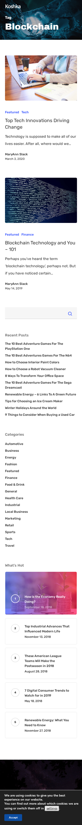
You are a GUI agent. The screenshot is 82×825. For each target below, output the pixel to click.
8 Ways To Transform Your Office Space (34, 376)
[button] (73, 22)
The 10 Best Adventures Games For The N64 (38, 355)
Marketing (13, 518)
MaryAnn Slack (16, 154)
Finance (27, 234)
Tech (25, 112)
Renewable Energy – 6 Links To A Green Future (40, 394)
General (11, 491)
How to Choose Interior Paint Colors (32, 362)
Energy (10, 457)
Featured (12, 112)
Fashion (11, 464)
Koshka (13, 6)
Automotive (14, 444)
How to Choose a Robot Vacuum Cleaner (35, 369)
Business (12, 451)
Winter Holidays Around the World (30, 408)
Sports (10, 532)
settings (51, 808)
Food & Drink (15, 485)
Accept (13, 817)
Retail (9, 525)
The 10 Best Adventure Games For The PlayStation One (34, 346)
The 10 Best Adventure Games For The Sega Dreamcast (38, 385)
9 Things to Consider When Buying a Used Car (40, 415)
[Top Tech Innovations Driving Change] (41, 78)
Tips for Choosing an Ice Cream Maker (34, 401)
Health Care (14, 498)
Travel (9, 546)
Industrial (12, 505)
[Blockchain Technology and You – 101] (41, 200)
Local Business (16, 512)
